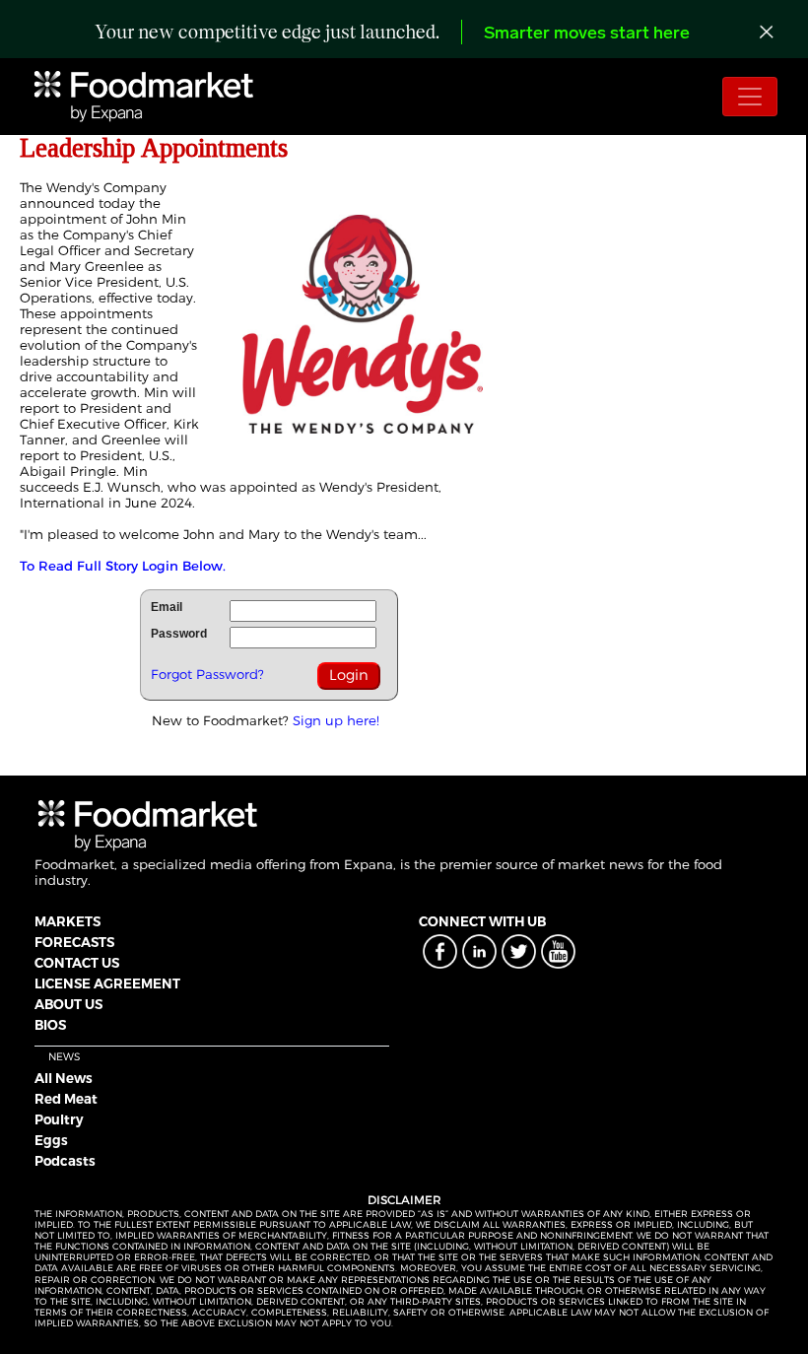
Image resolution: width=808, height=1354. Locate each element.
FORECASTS (74, 942)
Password (179, 634)
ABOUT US (68, 1004)
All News (63, 1078)
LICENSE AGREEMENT (107, 983)
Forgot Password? (207, 674)
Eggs (51, 1140)
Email (166, 607)
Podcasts (65, 1161)
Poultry (59, 1119)
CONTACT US (76, 963)
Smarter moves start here (587, 34)
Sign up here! (336, 720)
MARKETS (67, 921)
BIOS (50, 1025)
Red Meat (66, 1099)
